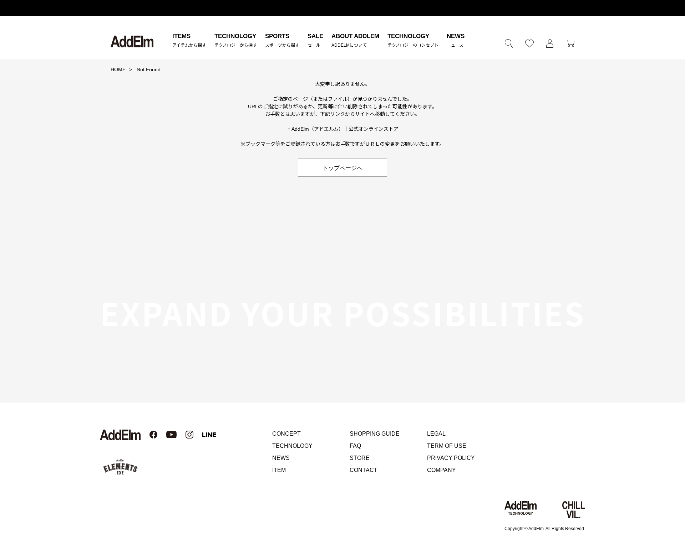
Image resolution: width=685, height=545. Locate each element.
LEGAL (436, 434)
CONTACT (363, 470)
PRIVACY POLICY (451, 458)
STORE (360, 458)
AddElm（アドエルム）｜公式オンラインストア (345, 129)
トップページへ (342, 167)
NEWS (281, 458)
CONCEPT (286, 434)
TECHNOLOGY (292, 446)
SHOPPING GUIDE (375, 434)
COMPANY (441, 470)
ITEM (279, 470)
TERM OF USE (446, 446)
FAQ (355, 446)
